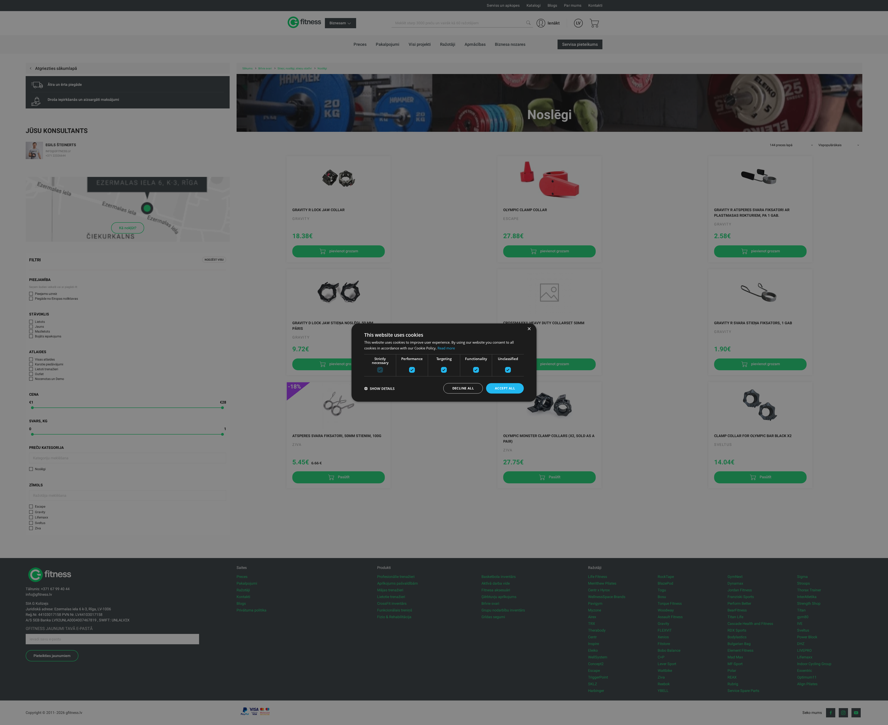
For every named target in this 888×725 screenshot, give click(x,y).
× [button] (529, 328)
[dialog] (444, 362)
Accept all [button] (505, 388)
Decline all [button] (463, 388)
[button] (379, 388)
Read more (446, 348)
